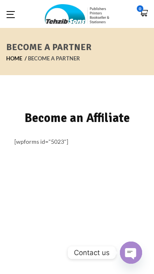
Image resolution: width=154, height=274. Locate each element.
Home (14, 58)
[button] (144, 13)
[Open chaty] (131, 253)
